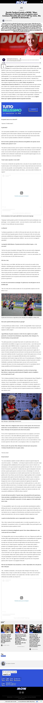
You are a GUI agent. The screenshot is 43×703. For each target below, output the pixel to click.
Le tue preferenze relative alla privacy (26, 701)
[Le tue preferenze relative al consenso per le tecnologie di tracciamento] (41, 701)
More (2, 622)
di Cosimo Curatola (8, 20)
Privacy (23, 698)
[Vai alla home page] (21, 2)
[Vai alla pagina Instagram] (23, 692)
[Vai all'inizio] (21, 689)
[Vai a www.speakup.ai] (40, 58)
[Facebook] (3, 678)
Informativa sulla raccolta (10, 701)
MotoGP (3, 632)
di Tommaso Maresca (20, 646)
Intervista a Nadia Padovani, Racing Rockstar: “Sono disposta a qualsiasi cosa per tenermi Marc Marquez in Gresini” (6, 638)
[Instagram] (11, 678)
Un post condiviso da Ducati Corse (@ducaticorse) (22, 213)
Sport (21, 8)
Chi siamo (20, 698)
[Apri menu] (41, 1)
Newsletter (17, 678)
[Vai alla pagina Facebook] (20, 692)
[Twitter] (7, 678)
